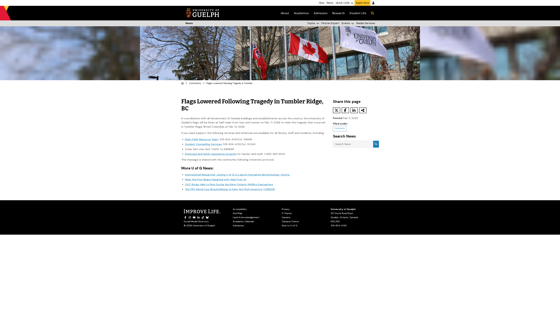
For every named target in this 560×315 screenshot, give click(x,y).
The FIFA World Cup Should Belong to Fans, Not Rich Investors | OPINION (230, 189)
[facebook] (345, 110)
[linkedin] (354, 110)
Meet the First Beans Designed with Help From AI (216, 179)
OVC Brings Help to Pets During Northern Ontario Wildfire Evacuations (229, 184)
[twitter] (336, 110)
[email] (362, 110)
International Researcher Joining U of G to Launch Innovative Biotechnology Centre (238, 174)
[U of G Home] (182, 83)
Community (195, 83)
